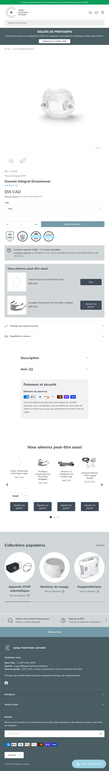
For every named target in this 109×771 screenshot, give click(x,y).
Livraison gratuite (22, 252)
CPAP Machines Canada (20, 764)
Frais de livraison (12, 196)
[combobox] (54, 23)
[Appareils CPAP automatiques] (20, 567)
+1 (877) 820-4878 (26, 662)
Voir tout (100, 545)
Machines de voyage (54, 586)
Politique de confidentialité (18, 675)
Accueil (7, 49)
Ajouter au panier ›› (72, 224)
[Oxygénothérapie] (89, 567)
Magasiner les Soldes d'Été (54, 41)
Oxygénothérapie (89, 586)
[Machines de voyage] (54, 567)
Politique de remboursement (66, 675)
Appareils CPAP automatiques (20, 588)
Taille (7, 202)
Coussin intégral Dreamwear (23, 49)
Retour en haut (54, 632)
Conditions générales (42, 675)
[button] (96, 12)
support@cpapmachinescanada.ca (31, 666)
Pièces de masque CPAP (15, 176)
